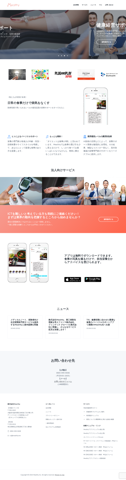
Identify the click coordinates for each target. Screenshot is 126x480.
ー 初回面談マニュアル (91, 415)
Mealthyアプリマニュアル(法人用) (94, 433)
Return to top (59, 475)
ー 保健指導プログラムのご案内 (94, 412)
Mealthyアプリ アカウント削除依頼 (95, 458)
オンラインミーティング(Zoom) (93, 437)
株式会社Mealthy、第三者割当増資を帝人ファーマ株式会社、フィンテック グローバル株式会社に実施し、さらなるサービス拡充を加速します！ (63, 325)
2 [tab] (61, 55)
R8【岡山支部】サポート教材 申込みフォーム (98, 447)
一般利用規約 (50, 423)
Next (123, 33)
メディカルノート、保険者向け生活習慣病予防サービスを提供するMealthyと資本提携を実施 (24, 322)
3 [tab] (64, 55)
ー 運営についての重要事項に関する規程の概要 (99, 419)
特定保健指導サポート (90, 408)
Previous (3, 33)
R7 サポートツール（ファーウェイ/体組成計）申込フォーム (101, 442)
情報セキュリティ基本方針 (54, 419)
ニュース (48, 412)
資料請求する (17, 42)
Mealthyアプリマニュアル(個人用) (94, 429)
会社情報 (48, 408)
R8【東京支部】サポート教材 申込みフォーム (98, 451)
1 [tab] (58, 55)
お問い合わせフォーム (63, 381)
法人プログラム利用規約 (53, 427)
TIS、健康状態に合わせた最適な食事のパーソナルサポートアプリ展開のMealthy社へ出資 (100, 322)
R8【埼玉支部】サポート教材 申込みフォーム (98, 455)
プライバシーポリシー (52, 415)
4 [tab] (67, 55)
